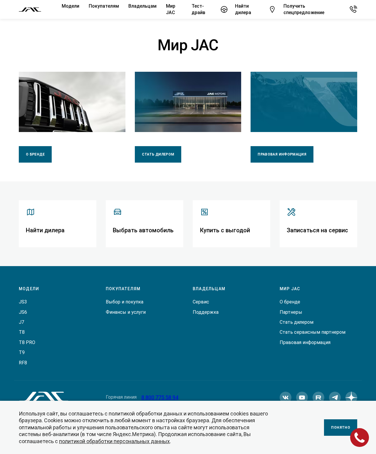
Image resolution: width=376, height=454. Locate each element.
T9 (22, 352)
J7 (21, 322)
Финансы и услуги (126, 312)
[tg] (335, 397)
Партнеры (291, 312)
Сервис (201, 302)
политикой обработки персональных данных (114, 441)
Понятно (340, 427)
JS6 (23, 312)
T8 (22, 332)
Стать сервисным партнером (312, 332)
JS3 (23, 302)
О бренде (35, 154)
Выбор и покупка (124, 302)
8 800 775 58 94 (159, 397)
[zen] (351, 397)
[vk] (285, 397)
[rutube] (318, 397)
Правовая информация (282, 154)
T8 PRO (27, 342)
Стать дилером (158, 154)
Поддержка (206, 312)
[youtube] (302, 397)
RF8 (23, 362)
